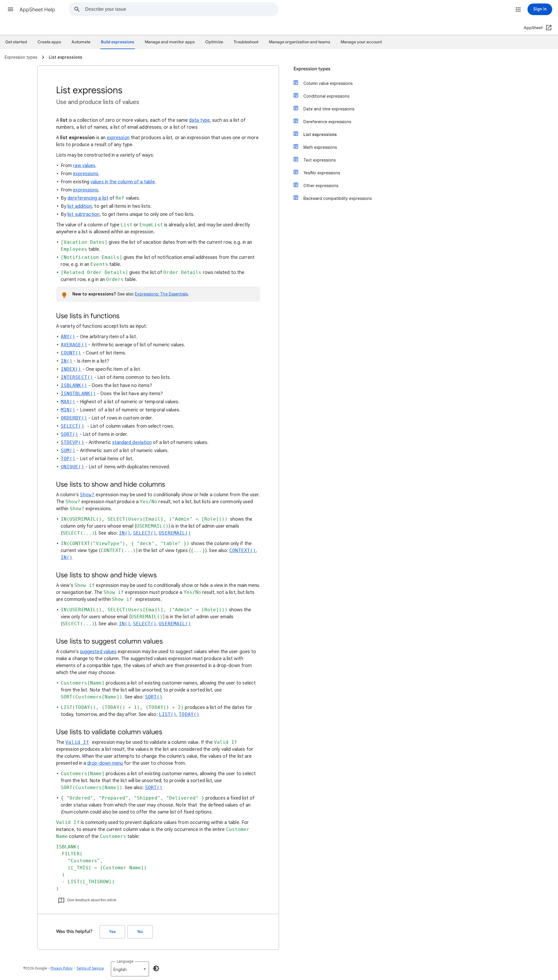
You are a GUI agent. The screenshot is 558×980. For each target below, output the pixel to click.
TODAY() (189, 714)
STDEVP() (72, 442)
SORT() (69, 434)
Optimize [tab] (214, 42)
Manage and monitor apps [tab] (170, 42)
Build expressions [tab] (117, 42)
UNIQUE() (72, 467)
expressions (85, 174)
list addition (79, 206)
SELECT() (72, 426)
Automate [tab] (80, 42)
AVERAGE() (74, 344)
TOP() (68, 458)
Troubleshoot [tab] (246, 42)
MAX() (68, 401)
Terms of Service (90, 968)
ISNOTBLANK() (78, 393)
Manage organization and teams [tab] (299, 42)
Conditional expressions (326, 96)
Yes (112, 931)
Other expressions (320, 185)
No (140, 931)
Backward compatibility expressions (337, 198)
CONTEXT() (242, 550)
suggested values (98, 652)
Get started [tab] (16, 42)
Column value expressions (328, 83)
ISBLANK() (74, 385)
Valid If (77, 742)
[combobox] (181, 9)
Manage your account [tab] (361, 42)
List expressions (320, 134)
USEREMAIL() (175, 533)
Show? (87, 494)
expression (118, 138)
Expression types (312, 69)
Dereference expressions (327, 121)
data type (199, 120)
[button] (10, 9)
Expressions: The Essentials (161, 294)
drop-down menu (105, 763)
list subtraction (83, 214)
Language (125, 961)
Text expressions (319, 160)
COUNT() (71, 353)
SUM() (68, 450)
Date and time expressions (328, 109)
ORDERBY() (74, 418)
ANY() (68, 336)
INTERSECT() (77, 377)
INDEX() (71, 369)
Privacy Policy (62, 968)
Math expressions (320, 147)
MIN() (68, 410)
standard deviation (132, 442)
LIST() (167, 714)
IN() (66, 361)
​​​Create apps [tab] (49, 42)
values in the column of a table (122, 182)
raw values (84, 166)
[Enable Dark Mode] (156, 968)
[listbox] (130, 969)
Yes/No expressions (321, 172)
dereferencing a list (87, 198)
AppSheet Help (37, 9)
